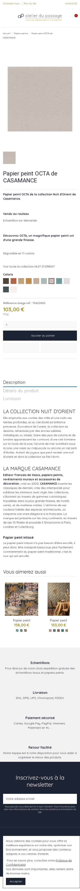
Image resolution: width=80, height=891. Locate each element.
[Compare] (35, 596)
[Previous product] (71, 35)
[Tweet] (10, 363)
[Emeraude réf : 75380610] (21, 630)
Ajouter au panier (43, 335)
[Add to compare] (59, 348)
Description (14, 382)
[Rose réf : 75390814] (50, 630)
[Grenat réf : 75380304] (25, 630)
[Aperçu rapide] (35, 603)
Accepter (16, 881)
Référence (10, 303)
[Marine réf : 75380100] (17, 630)
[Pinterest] (15, 363)
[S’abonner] (73, 799)
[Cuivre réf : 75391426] (58, 630)
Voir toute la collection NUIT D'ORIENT (29, 266)
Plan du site (30, 3)
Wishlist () (70, 3)
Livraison (12, 398)
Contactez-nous (11, 3)
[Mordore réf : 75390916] (66, 630)
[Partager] (5, 363)
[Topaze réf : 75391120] (62, 630)
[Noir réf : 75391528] (54, 630)
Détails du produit (21, 390)
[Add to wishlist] (21, 348)
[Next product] (75, 35)
